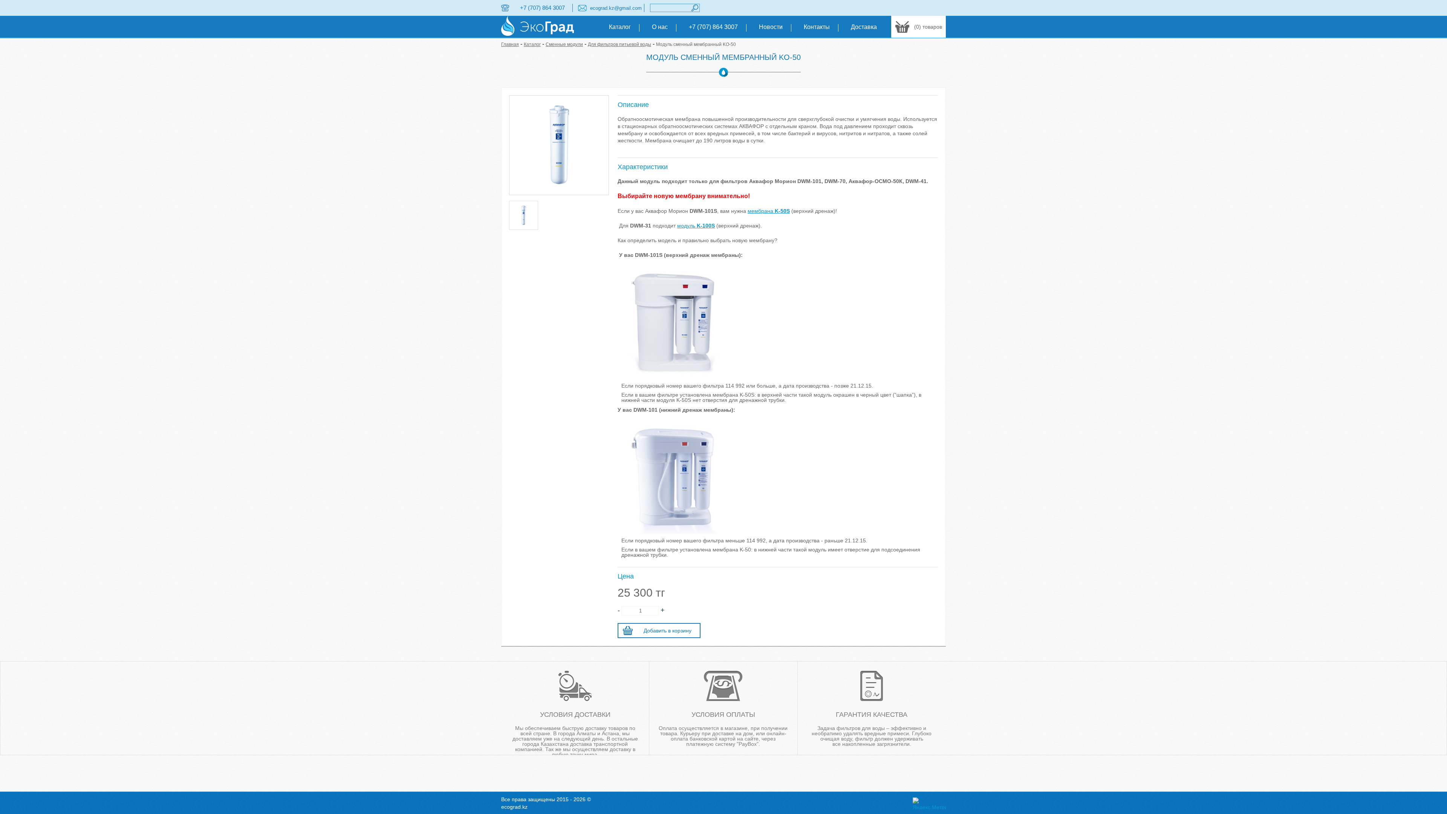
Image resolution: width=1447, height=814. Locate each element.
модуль (696, 226)
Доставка (864, 27)
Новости (771, 27)
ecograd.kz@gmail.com (616, 8)
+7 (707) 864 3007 (542, 8)
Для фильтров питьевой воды (619, 44)
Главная (510, 44)
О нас (660, 27)
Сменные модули (564, 44)
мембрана (769, 211)
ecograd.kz (514, 807)
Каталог (620, 27)
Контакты (817, 27)
